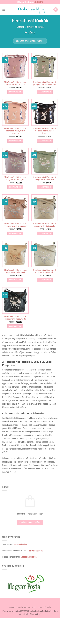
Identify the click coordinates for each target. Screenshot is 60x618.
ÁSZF (34, 607)
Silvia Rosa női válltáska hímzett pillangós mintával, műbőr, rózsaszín (15, 130)
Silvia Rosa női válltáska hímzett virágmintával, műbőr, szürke (44, 225)
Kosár (40, 607)
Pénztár (47, 607)
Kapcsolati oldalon (29, 556)
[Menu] (3, 9)
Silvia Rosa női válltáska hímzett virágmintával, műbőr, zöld (44, 178)
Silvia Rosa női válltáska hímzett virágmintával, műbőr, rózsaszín (15, 225)
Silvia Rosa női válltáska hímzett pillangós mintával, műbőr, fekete (44, 130)
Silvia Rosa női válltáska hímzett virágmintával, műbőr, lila (15, 178)
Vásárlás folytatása (29, 522)
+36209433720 (38, 2)
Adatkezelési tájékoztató (19, 607)
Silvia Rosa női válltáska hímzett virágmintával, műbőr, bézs (44, 271)
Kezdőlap (20, 26)
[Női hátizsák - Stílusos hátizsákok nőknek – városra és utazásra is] (30, 9)
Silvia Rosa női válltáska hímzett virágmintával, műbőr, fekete (15, 317)
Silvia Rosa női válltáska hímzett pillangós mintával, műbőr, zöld (44, 83)
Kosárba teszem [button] (15, 92)
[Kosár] (55, 9)
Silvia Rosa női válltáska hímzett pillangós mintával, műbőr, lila (15, 83)
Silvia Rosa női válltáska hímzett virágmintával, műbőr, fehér (15, 271)
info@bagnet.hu (36, 550)
